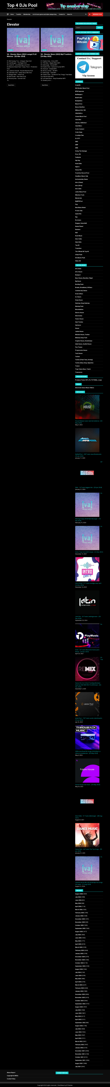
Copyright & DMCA (12, 1075)
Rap (76, 217)
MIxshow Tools (79, 195)
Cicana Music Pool (80, 116)
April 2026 (78, 906)
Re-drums (78, 220)
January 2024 (79, 991)
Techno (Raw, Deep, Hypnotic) (84, 363)
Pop (76, 204)
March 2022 (78, 1041)
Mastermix (78, 198)
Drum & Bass (79, 294)
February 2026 (79, 912)
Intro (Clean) (79, 182)
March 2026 (78, 909)
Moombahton (79, 309)
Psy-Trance (78, 347)
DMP (76, 144)
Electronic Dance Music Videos (84, 387)
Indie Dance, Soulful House (83, 344)
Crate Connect (79, 129)
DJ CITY (77, 138)
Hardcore (78, 325)
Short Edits (78, 239)
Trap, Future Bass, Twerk (83, 369)
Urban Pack (78, 254)
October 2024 (79, 963)
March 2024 (78, 985)
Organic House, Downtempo (83, 341)
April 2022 (78, 1038)
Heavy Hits (78, 170)
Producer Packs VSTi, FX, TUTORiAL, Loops (88, 380)
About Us (69, 14)
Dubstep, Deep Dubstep (82, 303)
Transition (78, 248)
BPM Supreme (79, 91)
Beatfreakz (78, 97)
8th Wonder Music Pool (82, 88)
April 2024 (78, 982)
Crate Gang (78, 132)
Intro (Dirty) (78, 185)
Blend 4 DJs (78, 104)
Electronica (78, 315)
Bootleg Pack (79, 284)
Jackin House (79, 331)
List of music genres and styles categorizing (44, 14)
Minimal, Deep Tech (81, 337)
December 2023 (80, 994)
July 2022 (78, 1029)
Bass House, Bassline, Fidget (84, 278)
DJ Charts (78, 297)
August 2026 (79, 894)
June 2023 (78, 1013)
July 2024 (78, 972)
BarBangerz (78, 94)
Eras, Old (78, 154)
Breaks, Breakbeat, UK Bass (83, 287)
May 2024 (78, 978)
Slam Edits (78, 242)
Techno (77, 356)
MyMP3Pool (79, 201)
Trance (77, 366)
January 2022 (79, 1048)
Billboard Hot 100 (80, 110)
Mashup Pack (79, 306)
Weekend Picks (97, 14)
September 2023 (80, 1004)
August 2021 (79, 1063)
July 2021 (78, 1066)
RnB (76, 232)
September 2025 (80, 928)
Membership (26, 14)
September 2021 (80, 1060)
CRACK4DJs (79, 113)
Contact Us (62, 14)
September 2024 (80, 966)
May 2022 (78, 1035)
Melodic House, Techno (82, 334)
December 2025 (80, 919)
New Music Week (80, 207)
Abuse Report (11, 1072)
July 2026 (78, 897)
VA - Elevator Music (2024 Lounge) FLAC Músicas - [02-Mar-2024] (23, 40)
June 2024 (78, 975)
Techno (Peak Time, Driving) (84, 359)
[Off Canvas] (8, 14)
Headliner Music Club (81, 176)
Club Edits (78, 119)
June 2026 (78, 900)
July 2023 (78, 1010)
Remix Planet (79, 226)
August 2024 (79, 969)
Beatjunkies (78, 101)
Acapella (77, 85)
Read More (11, 85)
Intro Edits (78, 188)
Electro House (79, 312)
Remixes (77, 229)
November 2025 (80, 922)
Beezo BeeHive (80, 107)
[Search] (85, 14)
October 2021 (79, 1057)
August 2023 (79, 1007)
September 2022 (80, 1022)
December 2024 (80, 956)
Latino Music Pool (80, 192)
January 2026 (79, 916)
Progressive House (81, 350)
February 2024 (79, 988)
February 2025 (79, 950)
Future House (79, 319)
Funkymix (78, 157)
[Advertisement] (74, 6)
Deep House (79, 300)
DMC (76, 141)
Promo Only (78, 210)
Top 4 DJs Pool (22, 5)
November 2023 (80, 997)
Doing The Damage (81, 151)
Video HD (78, 261)
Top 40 (77, 245)
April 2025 (78, 944)
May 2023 (78, 1016)
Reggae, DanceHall (81, 223)
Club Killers (78, 126)
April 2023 (78, 1019)
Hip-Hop (77, 160)
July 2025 (78, 934)
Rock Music (78, 236)
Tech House (79, 353)
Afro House (78, 272)
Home (12, 14)
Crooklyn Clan (79, 135)
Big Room (78, 281)
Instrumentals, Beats (81, 179)
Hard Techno (79, 322)
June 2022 (78, 1032)
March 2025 (78, 947)
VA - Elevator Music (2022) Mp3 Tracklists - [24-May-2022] (57, 40)
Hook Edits (78, 163)
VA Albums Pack (80, 258)
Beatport (78, 275)
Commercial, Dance (81, 290)
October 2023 (79, 1000)
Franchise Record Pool (82, 173)
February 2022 (79, 1044)
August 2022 (79, 1026)
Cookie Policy (11, 1079)
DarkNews (61, 1085)
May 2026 (78, 903)
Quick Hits (78, 214)
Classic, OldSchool (80, 123)
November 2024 (80, 960)
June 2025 (78, 938)
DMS (76, 148)
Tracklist (18, 14)
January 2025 (79, 953)
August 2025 (79, 931)
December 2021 (80, 1051)
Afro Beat (78, 268)
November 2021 (80, 1054)
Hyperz (77, 166)
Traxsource (78, 372)
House (77, 328)
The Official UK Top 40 (82, 251)
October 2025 (79, 925)
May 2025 (78, 941)
